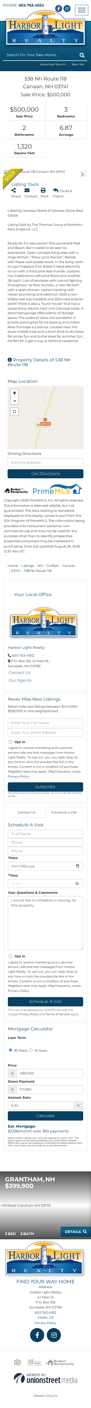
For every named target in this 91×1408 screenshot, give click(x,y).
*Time (13, 875)
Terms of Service (58, 1014)
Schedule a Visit (64, 812)
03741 (15, 571)
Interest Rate (19, 1097)
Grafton (53, 566)
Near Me (78, 64)
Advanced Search (53, 64)
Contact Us (20, 672)
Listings (27, 566)
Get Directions (45, 473)
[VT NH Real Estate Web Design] (45, 1378)
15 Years (40, 1050)
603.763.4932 (31, 5)
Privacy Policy (18, 776)
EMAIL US (46, 1317)
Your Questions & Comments (33, 892)
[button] (82, 55)
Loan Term (17, 1038)
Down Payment (21, 1081)
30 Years (20, 1050)
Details (73, 1231)
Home (13, 566)
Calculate (45, 1115)
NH (40, 566)
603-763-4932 (23, 655)
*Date (13, 858)
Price (12, 1065)
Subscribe (45, 786)
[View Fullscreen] (14, 411)
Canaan (68, 566)
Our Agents (20, 680)
